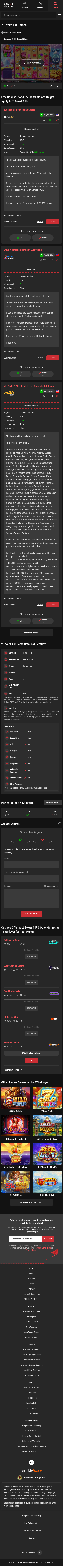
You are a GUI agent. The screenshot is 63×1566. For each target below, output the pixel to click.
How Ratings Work (32, 1523)
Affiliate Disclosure (12, 32)
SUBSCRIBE (48, 1239)
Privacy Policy (31, 1250)
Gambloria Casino (12, 991)
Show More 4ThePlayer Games (31, 1202)
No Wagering (31, 1327)
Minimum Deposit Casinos (32, 1365)
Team (31, 1284)
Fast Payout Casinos (31, 1360)
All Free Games (31, 1413)
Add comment (52, 803)
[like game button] (20, 840)
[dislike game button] (42, 840)
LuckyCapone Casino (14, 965)
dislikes (14, 86)
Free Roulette (31, 1403)
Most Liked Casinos (32, 1370)
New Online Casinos (31, 1350)
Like (22, 238)
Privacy (31, 1289)
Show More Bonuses (31, 632)
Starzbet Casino (11, 1042)
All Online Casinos (31, 1375)
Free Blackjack (31, 1398)
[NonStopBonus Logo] (8, 5)
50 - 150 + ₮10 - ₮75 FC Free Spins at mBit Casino (29, 386)
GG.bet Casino (11, 1017)
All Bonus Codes (31, 1337)
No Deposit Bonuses (31, 1311)
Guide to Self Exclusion (31, 1441)
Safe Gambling (31, 1431)
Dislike (44, 238)
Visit (53, 222)
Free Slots (32, 1393)
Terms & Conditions (43, 1248)
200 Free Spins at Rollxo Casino (19, 109)
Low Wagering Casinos (31, 1355)
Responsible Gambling (31, 1426)
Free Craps (31, 1408)
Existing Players (31, 1322)
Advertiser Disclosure (31, 1531)
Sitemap (31, 1538)
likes (7, 86)
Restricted (31, 957)
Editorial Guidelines (31, 1299)
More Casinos (11, 1070)
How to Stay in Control (31, 1436)
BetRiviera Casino (12, 940)
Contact (31, 1279)
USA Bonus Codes (31, 1332)
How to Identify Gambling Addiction (31, 1446)
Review (40, 222)
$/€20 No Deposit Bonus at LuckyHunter (23, 249)
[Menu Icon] (60, 15)
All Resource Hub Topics (31, 1451)
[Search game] (4, 15)
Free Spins (31, 1317)
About (31, 1273)
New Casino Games (31, 1388)
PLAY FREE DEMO (34, 63)
